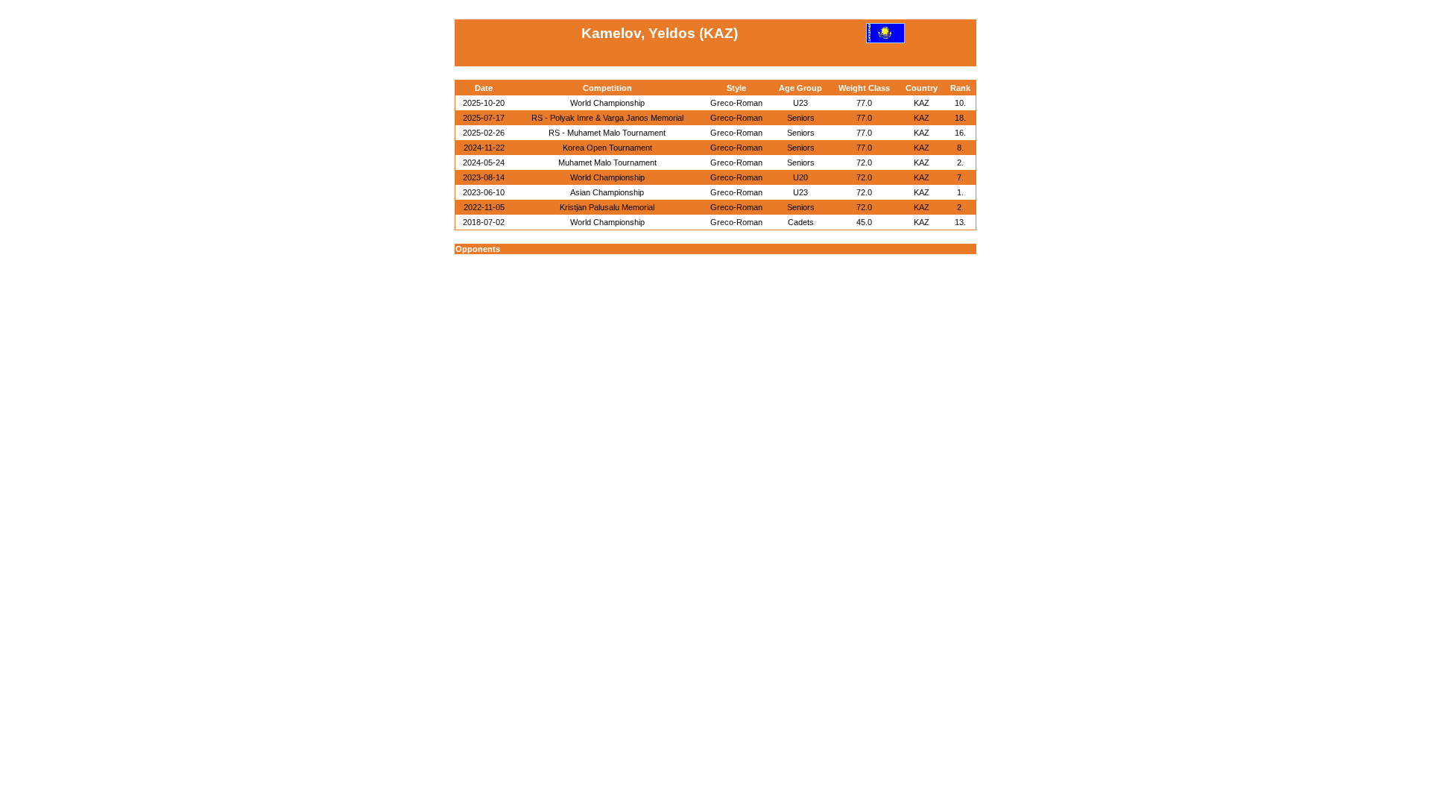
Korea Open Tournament (607, 147)
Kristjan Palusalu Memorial (607, 207)
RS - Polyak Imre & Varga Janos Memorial (607, 117)
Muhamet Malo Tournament (607, 162)
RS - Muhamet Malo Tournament (607, 132)
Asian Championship (607, 192)
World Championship (607, 102)
